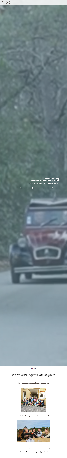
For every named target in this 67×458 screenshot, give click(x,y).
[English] (35, 368)
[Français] (32, 368)
